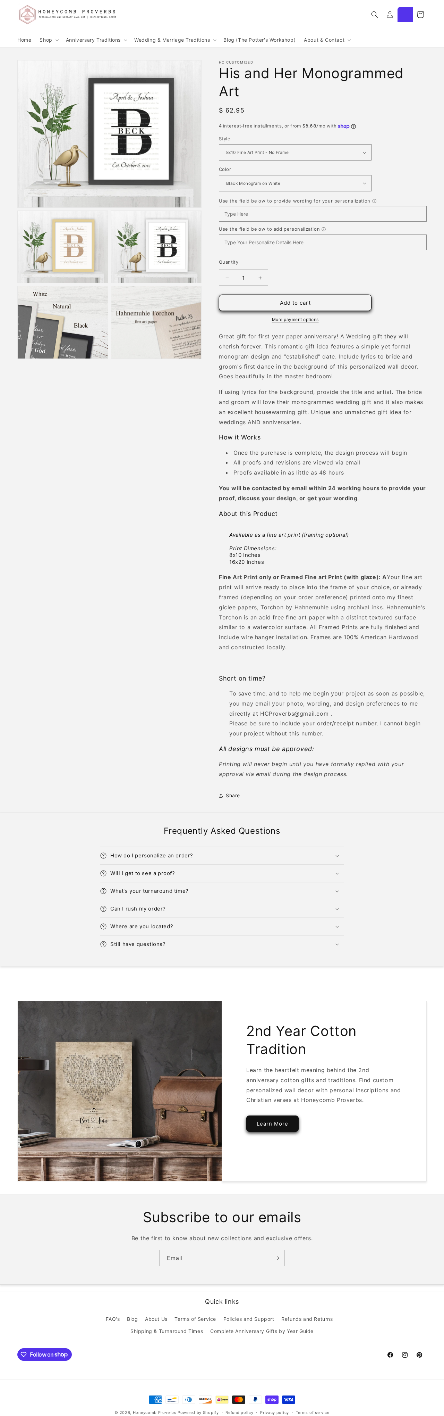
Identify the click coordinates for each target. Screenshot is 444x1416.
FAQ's (113, 1319)
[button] (48, 40)
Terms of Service (195, 1319)
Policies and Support (248, 1319)
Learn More (272, 1123)
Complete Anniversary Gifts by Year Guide (262, 1331)
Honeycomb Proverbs (155, 1412)
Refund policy (239, 1412)
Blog (132, 1319)
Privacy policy (274, 1412)
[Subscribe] (276, 1258)
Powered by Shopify (198, 1412)
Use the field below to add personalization (269, 229)
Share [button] (233, 795)
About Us (156, 1319)
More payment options (295, 319)
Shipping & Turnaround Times (166, 1331)
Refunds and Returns (307, 1319)
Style (224, 138)
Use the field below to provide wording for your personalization (294, 201)
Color (225, 169)
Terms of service (313, 1412)
